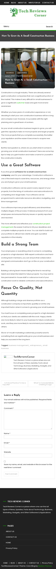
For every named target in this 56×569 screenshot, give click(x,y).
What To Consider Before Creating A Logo (43, 384)
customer (21, 103)
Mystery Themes (45, 566)
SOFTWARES (22, 73)
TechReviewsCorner (24, 76)
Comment (9, 408)
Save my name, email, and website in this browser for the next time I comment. (28, 466)
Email (7, 443)
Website (7, 452)
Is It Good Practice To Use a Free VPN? (14, 384)
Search (49, 26)
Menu (6, 26)
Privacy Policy (11, 548)
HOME (6, 2)
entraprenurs (35, 345)
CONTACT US (48, 2)
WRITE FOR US (34, 2)
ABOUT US (22, 2)
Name (7, 433)
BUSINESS (10, 73)
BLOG (13, 2)
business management (19, 345)
